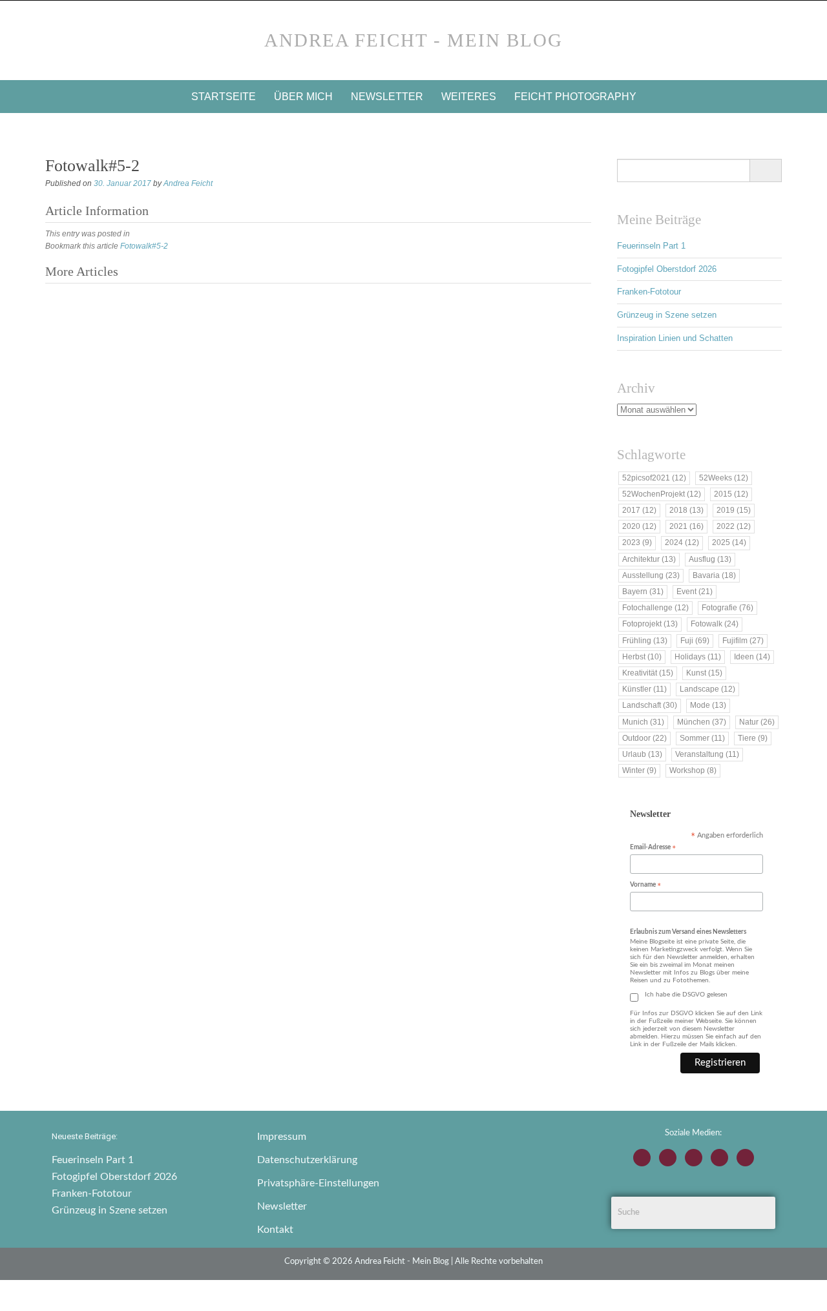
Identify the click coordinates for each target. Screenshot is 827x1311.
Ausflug (710, 559)
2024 (682, 542)
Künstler (644, 689)
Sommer (702, 738)
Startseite (223, 96)
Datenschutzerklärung (307, 1160)
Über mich (303, 96)
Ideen (752, 656)
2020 (639, 526)
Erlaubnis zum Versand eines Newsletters (688, 932)
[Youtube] (693, 1157)
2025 (729, 542)
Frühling (644, 640)
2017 (639, 510)
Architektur (649, 559)
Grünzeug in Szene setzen (667, 315)
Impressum (281, 1136)
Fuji (694, 640)
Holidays (698, 656)
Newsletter (387, 96)
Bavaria (714, 575)
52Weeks (723, 477)
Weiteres (468, 96)
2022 (734, 526)
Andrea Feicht (188, 183)
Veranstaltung (707, 754)
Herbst (642, 656)
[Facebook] (667, 1157)
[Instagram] (642, 1157)
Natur (757, 722)
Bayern (643, 591)
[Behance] (719, 1157)
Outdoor (644, 738)
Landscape (707, 689)
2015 (731, 494)
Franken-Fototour (649, 291)
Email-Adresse (653, 848)
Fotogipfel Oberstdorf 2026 (667, 269)
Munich (643, 722)
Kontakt (275, 1229)
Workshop (693, 770)
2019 (734, 510)
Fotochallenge (655, 607)
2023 (637, 542)
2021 (686, 526)
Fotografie (727, 607)
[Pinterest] (745, 1157)
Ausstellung (651, 575)
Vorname (645, 886)
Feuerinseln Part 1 (651, 246)
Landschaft (649, 705)
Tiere (753, 738)
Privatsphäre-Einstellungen (318, 1183)
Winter (639, 770)
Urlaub (642, 754)
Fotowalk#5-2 (144, 246)
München (701, 722)
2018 (686, 510)
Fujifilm (743, 640)
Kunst (704, 672)
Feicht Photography (575, 96)
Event (694, 591)
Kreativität (647, 672)
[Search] (765, 170)
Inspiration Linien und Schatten (675, 338)
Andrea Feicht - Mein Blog (413, 40)
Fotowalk (714, 623)
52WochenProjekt (661, 494)
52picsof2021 (654, 477)
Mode (708, 705)
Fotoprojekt (650, 623)
